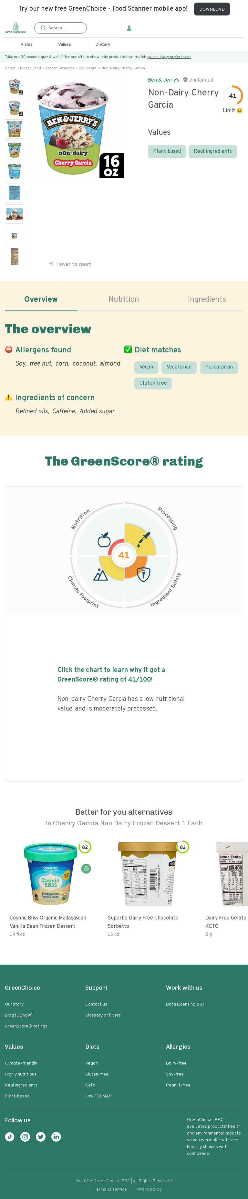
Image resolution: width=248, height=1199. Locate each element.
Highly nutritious (20, 1074)
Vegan (146, 367)
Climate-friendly (21, 1063)
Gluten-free (96, 1074)
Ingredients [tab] (207, 300)
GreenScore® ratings (26, 1026)
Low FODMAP (98, 1096)
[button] (60, 28)
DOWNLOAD (212, 9)
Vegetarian (179, 367)
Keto (90, 1085)
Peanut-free (178, 1085)
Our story (14, 1004)
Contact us (96, 1004)
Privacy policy (148, 1189)
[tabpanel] (124, 367)
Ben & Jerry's (163, 80)
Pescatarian (219, 367)
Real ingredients (213, 151)
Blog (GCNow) (19, 1015)
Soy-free (175, 1074)
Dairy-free (176, 1063)
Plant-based (167, 151)
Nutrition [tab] (123, 300)
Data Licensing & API (186, 1004)
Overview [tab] (41, 300)
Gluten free (153, 383)
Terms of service (110, 1189)
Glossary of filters (103, 1015)
